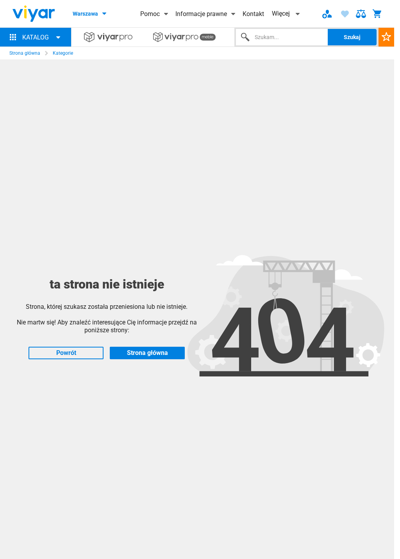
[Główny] (33, 13)
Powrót (66, 353)
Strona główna (24, 53)
